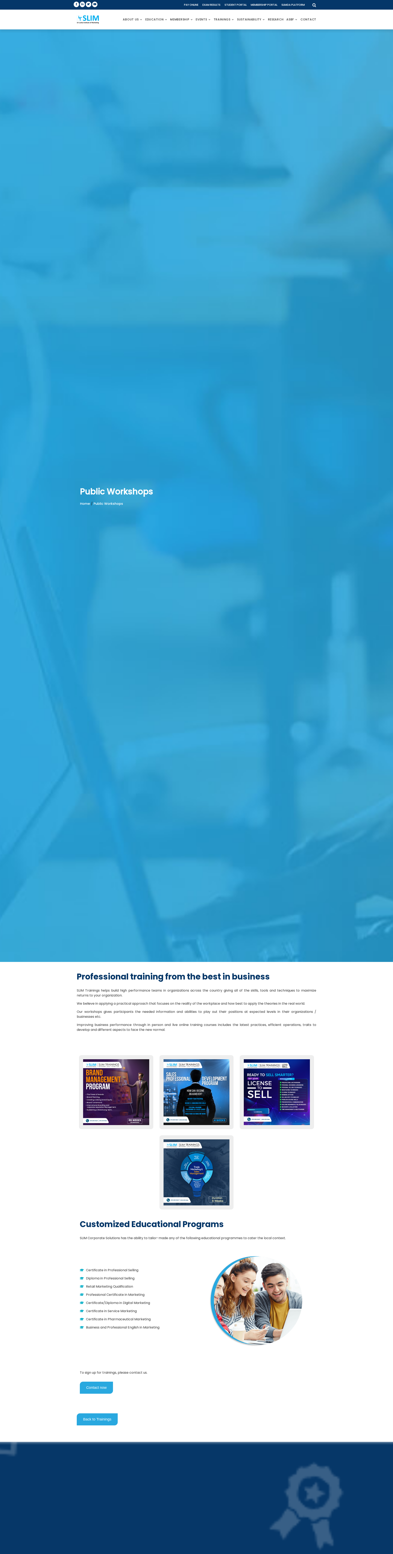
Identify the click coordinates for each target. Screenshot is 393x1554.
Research (276, 19)
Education (154, 19)
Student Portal (236, 5)
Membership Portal (264, 5)
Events (201, 19)
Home (85, 503)
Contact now (96, 1388)
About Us (131, 19)
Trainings (222, 19)
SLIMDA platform (293, 5)
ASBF (290, 19)
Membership (179, 19)
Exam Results (211, 5)
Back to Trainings (97, 1419)
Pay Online (191, 5)
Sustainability (249, 19)
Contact (308, 19)
